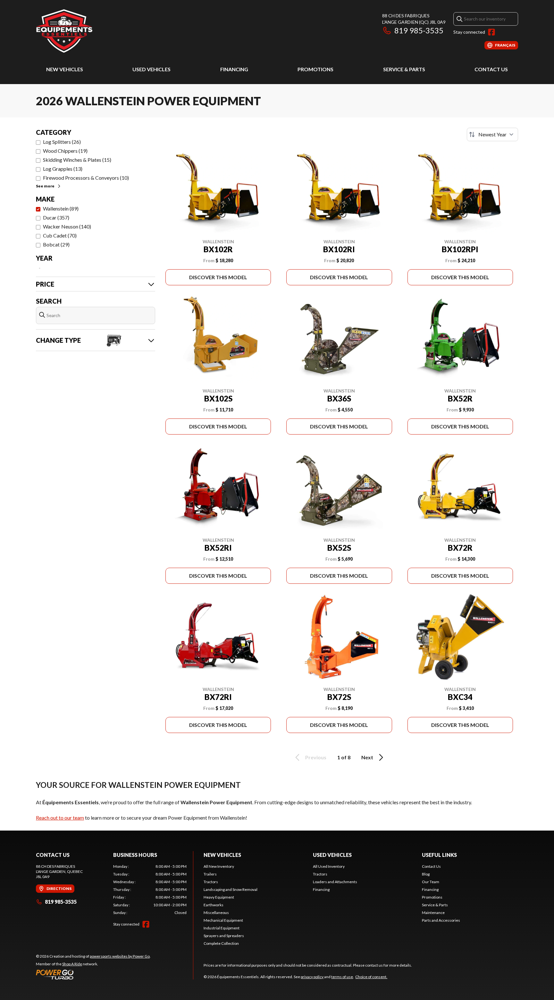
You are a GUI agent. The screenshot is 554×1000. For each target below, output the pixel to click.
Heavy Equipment (219, 897)
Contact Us (491, 69)
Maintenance (433, 912)
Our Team (430, 881)
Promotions (315, 69)
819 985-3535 (418, 30)
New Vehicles (64, 69)
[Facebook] (491, 32)
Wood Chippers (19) (65, 151)
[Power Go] (93, 974)
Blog (426, 874)
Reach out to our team (60, 818)
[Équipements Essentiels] (64, 31)
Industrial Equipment (221, 928)
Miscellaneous (216, 912)
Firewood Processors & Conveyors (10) (86, 178)
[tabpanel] (150, 889)
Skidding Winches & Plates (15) (77, 160)
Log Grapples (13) (62, 169)
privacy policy (312, 976)
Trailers (210, 874)
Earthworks (213, 904)
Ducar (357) (56, 217)
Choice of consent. (371, 976)
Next (367, 757)
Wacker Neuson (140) (67, 226)
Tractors (211, 881)
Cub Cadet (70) (60, 235)
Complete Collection (221, 943)
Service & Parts (404, 69)
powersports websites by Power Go (120, 956)
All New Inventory (219, 866)
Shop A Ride (72, 963)
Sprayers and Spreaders (224, 935)
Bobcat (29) (56, 244)
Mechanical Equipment (223, 920)
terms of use (342, 976)
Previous (315, 757)
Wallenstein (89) (61, 208)
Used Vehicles (151, 69)
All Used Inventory (329, 866)
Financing (234, 69)
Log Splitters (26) (62, 142)
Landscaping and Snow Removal (230, 889)
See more (45, 186)
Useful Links (439, 855)
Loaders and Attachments (335, 881)
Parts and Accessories (441, 920)
